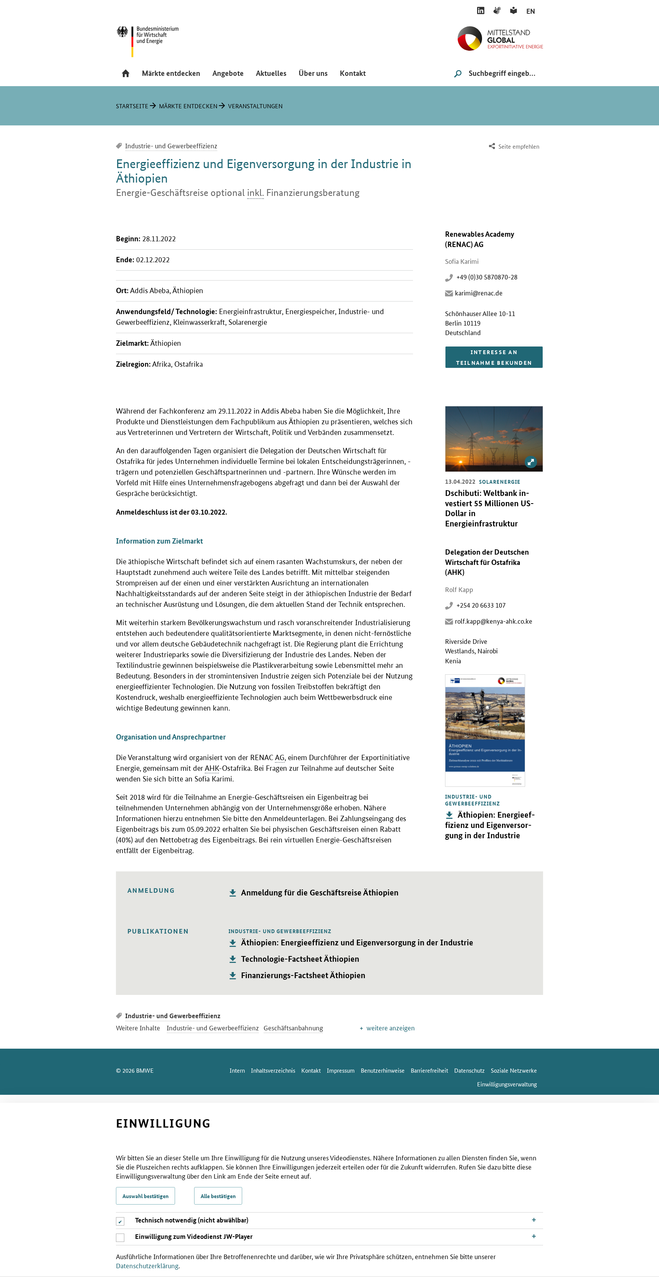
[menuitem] (513, 146)
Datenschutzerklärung (147, 1265)
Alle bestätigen (218, 1196)
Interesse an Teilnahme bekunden (494, 357)
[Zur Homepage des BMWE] (156, 39)
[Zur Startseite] (500, 35)
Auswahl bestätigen (145, 1196)
